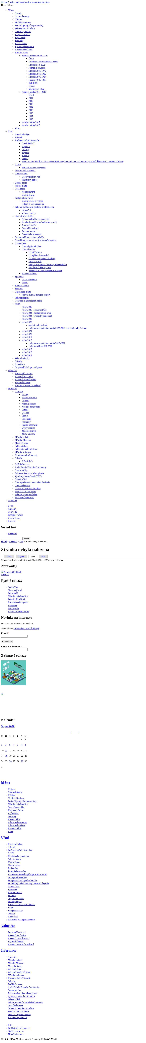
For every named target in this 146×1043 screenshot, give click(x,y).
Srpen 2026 (8, 726)
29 (22, 761)
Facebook (12, 533)
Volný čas (8, 926)
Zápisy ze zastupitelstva (18, 611)
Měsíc (9, 556)
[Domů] (5, 2)
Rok (43, 556)
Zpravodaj (12, 605)
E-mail (5, 633)
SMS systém (13, 608)
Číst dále (5, 574)
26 (10, 761)
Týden (21, 556)
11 (6, 750)
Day (21, 541)
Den (34, 556)
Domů (4, 541)
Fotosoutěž (13, 593)
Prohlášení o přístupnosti (19, 1028)
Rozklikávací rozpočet (18, 602)
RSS (10, 1025)
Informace (8, 950)
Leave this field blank (11, 646)
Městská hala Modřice (18, 596)
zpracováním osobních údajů (26, 628)
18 (6, 756)
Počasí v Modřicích (16, 599)
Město (5, 782)
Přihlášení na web (16, 1034)
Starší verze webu (16, 1031)
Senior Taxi (13, 587)
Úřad (5, 837)
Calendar (13, 541)
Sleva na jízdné (15, 590)
